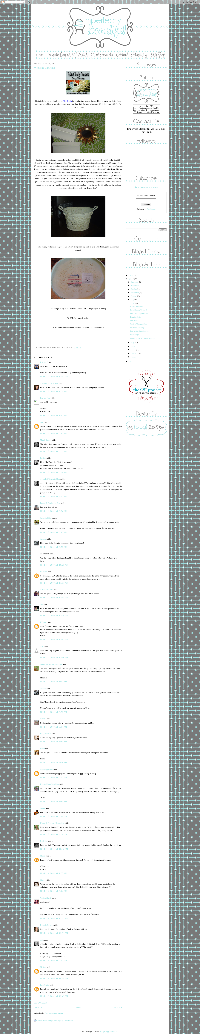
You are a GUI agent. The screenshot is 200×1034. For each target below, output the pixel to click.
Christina (43, 841)
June (133, 303)
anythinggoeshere (47, 769)
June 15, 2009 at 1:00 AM (53, 391)
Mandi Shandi (45, 440)
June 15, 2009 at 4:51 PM (53, 777)
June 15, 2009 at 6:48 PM (53, 816)
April (133, 346)
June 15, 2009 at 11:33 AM (54, 597)
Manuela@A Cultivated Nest (51, 664)
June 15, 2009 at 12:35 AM (54, 376)
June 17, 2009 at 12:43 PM (54, 996)
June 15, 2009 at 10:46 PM (54, 849)
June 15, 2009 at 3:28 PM (53, 712)
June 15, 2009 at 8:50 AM (53, 547)
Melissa (43, 967)
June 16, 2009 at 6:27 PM (53, 960)
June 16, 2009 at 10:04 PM (54, 978)
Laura (42, 748)
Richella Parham (46, 925)
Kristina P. (44, 362)
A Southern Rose (46, 589)
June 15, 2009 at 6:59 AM (53, 472)
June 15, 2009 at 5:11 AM (53, 433)
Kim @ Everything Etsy (49, 784)
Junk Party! (134, 320)
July (132, 299)
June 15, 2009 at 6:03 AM (53, 451)
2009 (131, 279)
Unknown (43, 571)
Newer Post (38, 1007)
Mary (42, 422)
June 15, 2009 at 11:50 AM (54, 615)
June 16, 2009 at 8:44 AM (53, 891)
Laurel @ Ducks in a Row (50, 503)
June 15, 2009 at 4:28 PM (53, 762)
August (134, 296)
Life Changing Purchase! (139, 313)
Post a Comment (40, 1002)
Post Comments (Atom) (54, 1013)
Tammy (43, 539)
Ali (41, 940)
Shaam (42, 855)
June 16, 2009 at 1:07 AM (53, 873)
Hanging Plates (135, 317)
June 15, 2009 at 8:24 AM (53, 511)
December (135, 282)
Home (78, 1007)
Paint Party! (134, 334)
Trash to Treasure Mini (138, 324)
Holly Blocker (45, 733)
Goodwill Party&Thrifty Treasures (142, 338)
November (135, 285)
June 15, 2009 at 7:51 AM (53, 496)
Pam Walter (44, 985)
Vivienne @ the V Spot (49, 383)
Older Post (118, 1007)
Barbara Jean (45, 398)
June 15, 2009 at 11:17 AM (54, 583)
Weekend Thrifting (44, 67)
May (133, 342)
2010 (131, 275)
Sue (41, 604)
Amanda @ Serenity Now (50, 479)
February (134, 353)
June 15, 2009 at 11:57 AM (54, 639)
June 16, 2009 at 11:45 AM (54, 918)
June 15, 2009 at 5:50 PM (53, 801)
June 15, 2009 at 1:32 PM (53, 681)
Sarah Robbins (45, 518)
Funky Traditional (137, 306)
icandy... (43, 718)
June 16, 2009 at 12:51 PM (54, 933)
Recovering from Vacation (140, 331)
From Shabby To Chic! (138, 310)
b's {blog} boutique (109, 1031)
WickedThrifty (46, 898)
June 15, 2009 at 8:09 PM (53, 834)
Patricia (43, 458)
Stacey (42, 880)
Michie (43, 808)
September (135, 292)
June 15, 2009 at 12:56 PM (54, 657)
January (134, 357)
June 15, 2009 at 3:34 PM (53, 727)
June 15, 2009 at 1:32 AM (53, 415)
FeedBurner (151, 209)
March (133, 349)
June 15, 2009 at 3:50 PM (53, 741)
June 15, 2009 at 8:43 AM (53, 532)
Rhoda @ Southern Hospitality (52, 823)
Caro (42, 646)
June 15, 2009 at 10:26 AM (54, 565)
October (134, 289)
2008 (131, 361)
